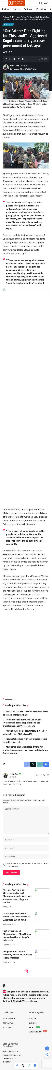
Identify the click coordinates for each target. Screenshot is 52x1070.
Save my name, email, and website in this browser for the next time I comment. (27, 864)
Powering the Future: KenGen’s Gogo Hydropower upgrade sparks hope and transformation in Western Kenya (22, 722)
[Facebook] (41, 775)
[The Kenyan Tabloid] (16, 3)
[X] (44, 775)
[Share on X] (14, 59)
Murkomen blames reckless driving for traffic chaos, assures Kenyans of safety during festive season (25, 749)
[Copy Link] (19, 59)
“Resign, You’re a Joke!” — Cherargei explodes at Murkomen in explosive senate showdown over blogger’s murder (17, 896)
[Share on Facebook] (10, 59)
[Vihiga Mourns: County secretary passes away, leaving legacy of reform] (42, 954)
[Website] (37, 775)
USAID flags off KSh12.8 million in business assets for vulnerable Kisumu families (16, 916)
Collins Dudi (14, 66)
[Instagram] (48, 775)
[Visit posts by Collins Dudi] (6, 67)
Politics (8, 25)
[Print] (23, 59)
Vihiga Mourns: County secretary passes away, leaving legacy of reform (17, 954)
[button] (5, 3)
